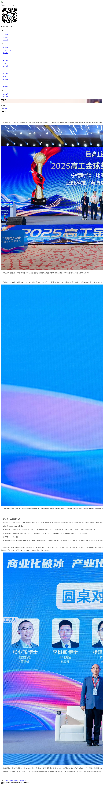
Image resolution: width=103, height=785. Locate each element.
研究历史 (5, 53)
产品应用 (5, 69)
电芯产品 (5, 73)
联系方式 (5, 96)
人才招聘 (5, 94)
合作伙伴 (5, 40)
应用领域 (5, 79)
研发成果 (5, 60)
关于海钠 (5, 30)
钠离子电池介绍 (7, 50)
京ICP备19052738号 (34, 782)
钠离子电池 (6, 43)
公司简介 (5, 34)
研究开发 (5, 56)
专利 (4, 63)
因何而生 (5, 47)
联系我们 (5, 90)
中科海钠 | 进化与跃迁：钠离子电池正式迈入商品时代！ (15, 780)
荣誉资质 (5, 66)
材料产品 (5, 76)
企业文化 (5, 37)
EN (1, 4)
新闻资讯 (5, 82)
